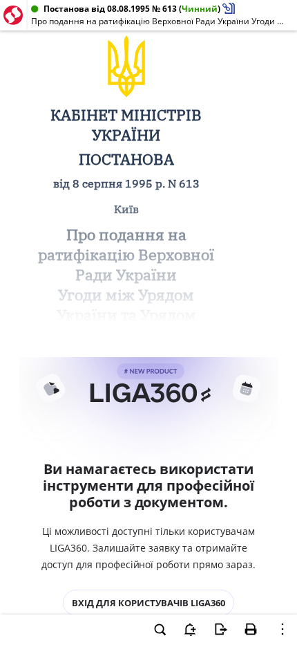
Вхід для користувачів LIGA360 (148, 603)
